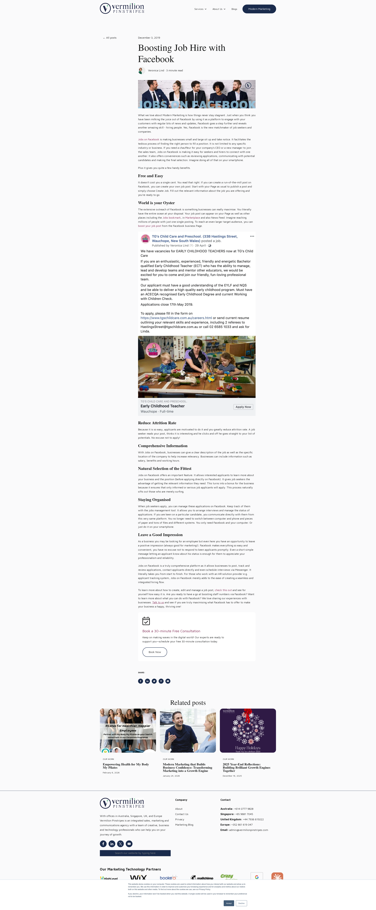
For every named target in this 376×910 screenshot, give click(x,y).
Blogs (234, 9)
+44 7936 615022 (253, 819)
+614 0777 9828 (243, 808)
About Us (217, 9)
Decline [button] (241, 903)
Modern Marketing (259, 8)
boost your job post (149, 225)
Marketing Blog (184, 824)
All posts (111, 37)
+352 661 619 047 (242, 824)
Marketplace (192, 217)
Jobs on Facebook (148, 139)
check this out (223, 590)
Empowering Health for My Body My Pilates (126, 766)
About (178, 808)
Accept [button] (229, 903)
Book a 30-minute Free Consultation (171, 631)
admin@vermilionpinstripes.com (248, 829)
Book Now (155, 652)
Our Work (108, 759)
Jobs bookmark (172, 217)
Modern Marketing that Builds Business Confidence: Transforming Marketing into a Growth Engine (187, 767)
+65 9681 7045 (244, 814)
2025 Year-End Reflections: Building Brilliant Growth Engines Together (246, 767)
